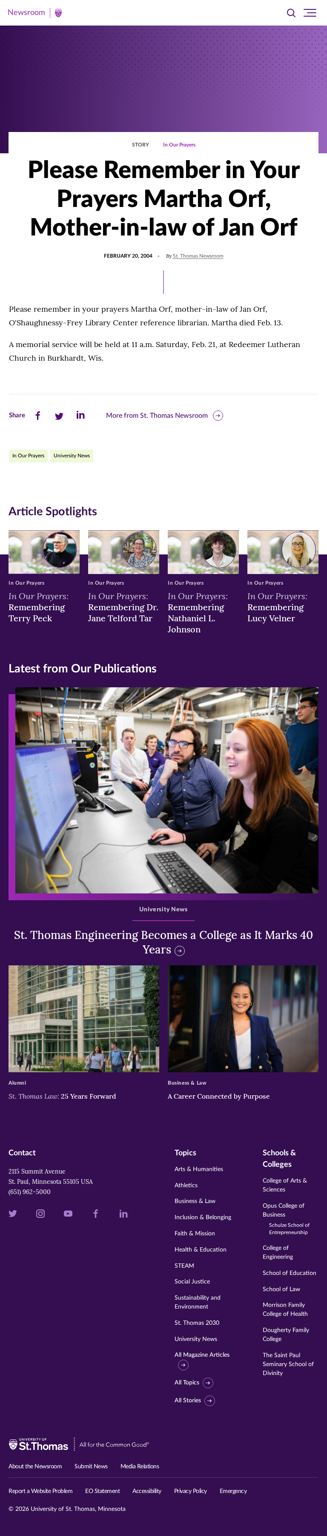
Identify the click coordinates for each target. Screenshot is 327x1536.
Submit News (91, 1467)
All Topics (187, 1383)
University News (72, 455)
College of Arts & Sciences (285, 1185)
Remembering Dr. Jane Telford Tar (123, 606)
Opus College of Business (286, 1219)
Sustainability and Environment (198, 1302)
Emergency (233, 1491)
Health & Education (201, 1250)
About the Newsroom (35, 1467)
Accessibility (146, 1491)
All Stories (188, 1401)
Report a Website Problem (40, 1491)
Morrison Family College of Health (285, 1309)
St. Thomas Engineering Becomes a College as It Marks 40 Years (163, 942)
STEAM (184, 1266)
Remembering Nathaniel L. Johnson (198, 612)
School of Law (281, 1289)
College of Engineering (278, 1252)
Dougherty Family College (286, 1334)
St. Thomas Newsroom (198, 255)
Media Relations (139, 1467)
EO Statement (102, 1491)
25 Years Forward (62, 1096)
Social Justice (192, 1282)
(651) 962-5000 (30, 1192)
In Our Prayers (179, 144)
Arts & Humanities (199, 1169)
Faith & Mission (195, 1234)
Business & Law (195, 1201)
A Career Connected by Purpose (220, 1096)
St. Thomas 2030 (197, 1323)
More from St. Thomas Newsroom (157, 415)
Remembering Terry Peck (39, 606)
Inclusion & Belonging (203, 1217)
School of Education (289, 1273)
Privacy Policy (190, 1491)
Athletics (186, 1186)
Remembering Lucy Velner (277, 606)
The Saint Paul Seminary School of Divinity (288, 1364)
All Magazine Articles (202, 1355)
